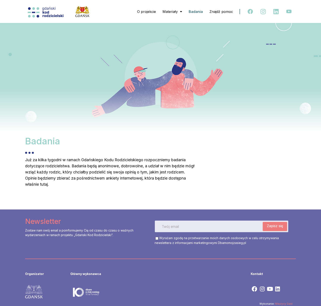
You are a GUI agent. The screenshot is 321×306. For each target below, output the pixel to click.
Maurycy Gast (284, 303)
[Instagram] (262, 289)
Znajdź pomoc (221, 11)
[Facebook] (254, 289)
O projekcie (146, 11)
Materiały (170, 11)
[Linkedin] (277, 289)
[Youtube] (270, 289)
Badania (196, 11)
